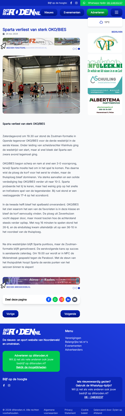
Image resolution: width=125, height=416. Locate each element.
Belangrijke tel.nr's (76, 341)
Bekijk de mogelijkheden (31, 367)
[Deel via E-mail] (74, 299)
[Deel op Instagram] (61, 299)
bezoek (16, 48)
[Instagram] (76, 3)
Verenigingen (73, 338)
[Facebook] (71, 3)
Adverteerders (74, 349)
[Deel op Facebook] (48, 299)
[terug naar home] (22, 12)
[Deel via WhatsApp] (55, 299)
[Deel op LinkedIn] (68, 299)
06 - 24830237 (93, 397)
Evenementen (73, 345)
